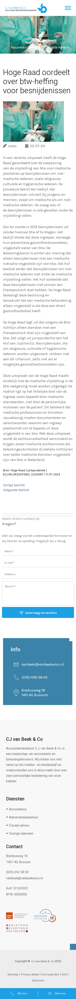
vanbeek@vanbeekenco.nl (42, 664)
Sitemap (12, 974)
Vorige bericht (14, 485)
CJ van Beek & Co (42, 961)
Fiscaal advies (19, 825)
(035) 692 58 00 (34, 677)
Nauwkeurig (21, 47)
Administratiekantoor (23, 817)
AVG (64, 974)
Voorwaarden (50, 974)
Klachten (38, 980)
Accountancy (18, 809)
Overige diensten (21, 833)
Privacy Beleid (30, 974)
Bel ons (22, 993)
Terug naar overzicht (32, 64)
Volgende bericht (16, 490)
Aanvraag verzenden (41, 613)
